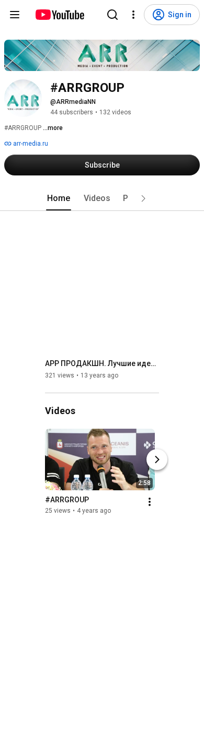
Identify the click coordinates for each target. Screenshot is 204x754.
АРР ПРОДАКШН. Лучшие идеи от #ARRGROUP (102, 363)
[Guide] (14, 14)
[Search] (112, 14)
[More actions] (149, 501)
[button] (143, 198)
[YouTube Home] (59, 14)
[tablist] (102, 198)
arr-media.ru (30, 143)
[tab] (58, 198)
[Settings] (133, 14)
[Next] (156, 459)
